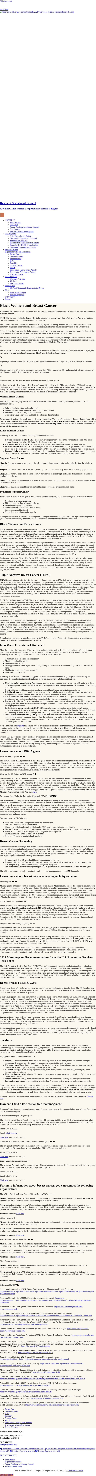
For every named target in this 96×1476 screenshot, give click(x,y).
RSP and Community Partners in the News (27, 288)
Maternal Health (11, 249)
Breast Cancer (15, 254)
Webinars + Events (17, 279)
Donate (8, 299)
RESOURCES (11, 277)
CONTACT (10, 297)
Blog (7, 290)
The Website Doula (75, 1470)
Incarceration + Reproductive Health (24, 243)
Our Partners (15, 229)
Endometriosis (15, 258)
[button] (48, 796)
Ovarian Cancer (16, 265)
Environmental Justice (18, 240)
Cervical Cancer (16, 256)
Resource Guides (17, 283)
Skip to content (6, 1)
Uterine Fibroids (16, 274)
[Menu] (2, 214)
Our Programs (10, 234)
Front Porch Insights (18, 292)
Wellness (13, 281)
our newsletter (14, 5)
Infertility (13, 263)
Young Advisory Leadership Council (24, 227)
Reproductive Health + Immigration (24, 245)
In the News (10, 286)
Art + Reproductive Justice (20, 236)
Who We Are (15, 222)
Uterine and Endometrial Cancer (23, 272)
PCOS (12, 268)
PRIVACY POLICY (8, 1455)
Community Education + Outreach (23, 238)
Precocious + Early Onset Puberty (23, 270)
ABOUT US (10, 220)
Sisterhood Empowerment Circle (23, 247)
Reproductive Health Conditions (17, 252)
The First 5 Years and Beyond (22, 231)
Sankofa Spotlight (17, 295)
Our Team (14, 225)
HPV (12, 261)
